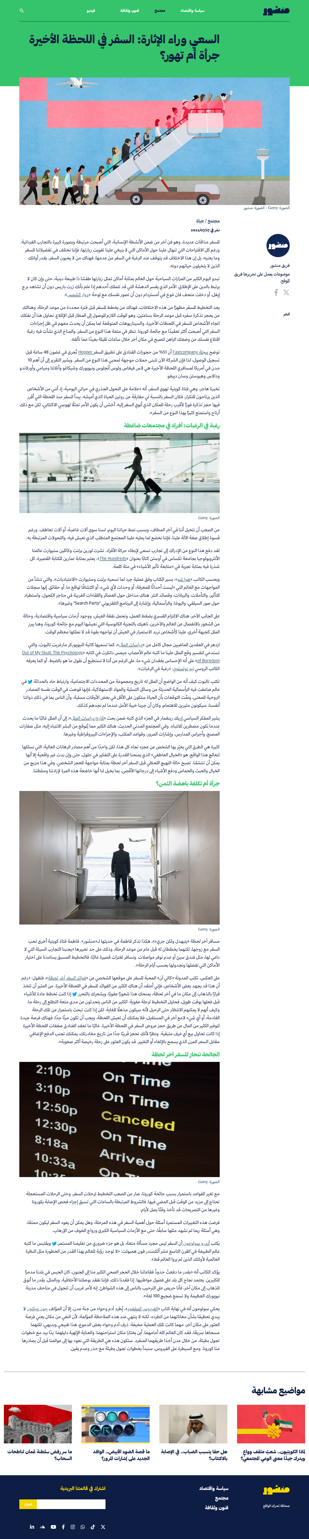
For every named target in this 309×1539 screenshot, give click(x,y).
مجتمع (159, 10)
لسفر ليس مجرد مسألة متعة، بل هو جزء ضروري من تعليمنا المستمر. (116, 1243)
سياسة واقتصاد (192, 10)
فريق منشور (280, 265)
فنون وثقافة (129, 10)
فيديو (91, 10)
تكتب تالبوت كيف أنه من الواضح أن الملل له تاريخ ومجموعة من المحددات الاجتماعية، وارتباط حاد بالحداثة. (126, 681)
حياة (200, 221)
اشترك (28, 1504)
